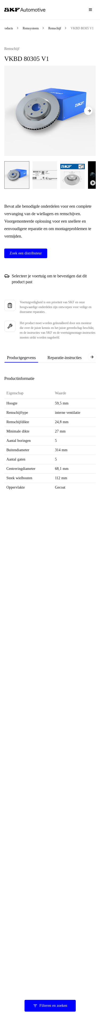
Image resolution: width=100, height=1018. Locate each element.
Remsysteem (31, 28)
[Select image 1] (16, 175)
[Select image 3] (72, 175)
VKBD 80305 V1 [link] (82, 28)
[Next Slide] (88, 111)
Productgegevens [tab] (21, 357)
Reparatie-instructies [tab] (64, 357)
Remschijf (54, 28)
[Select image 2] (45, 175)
